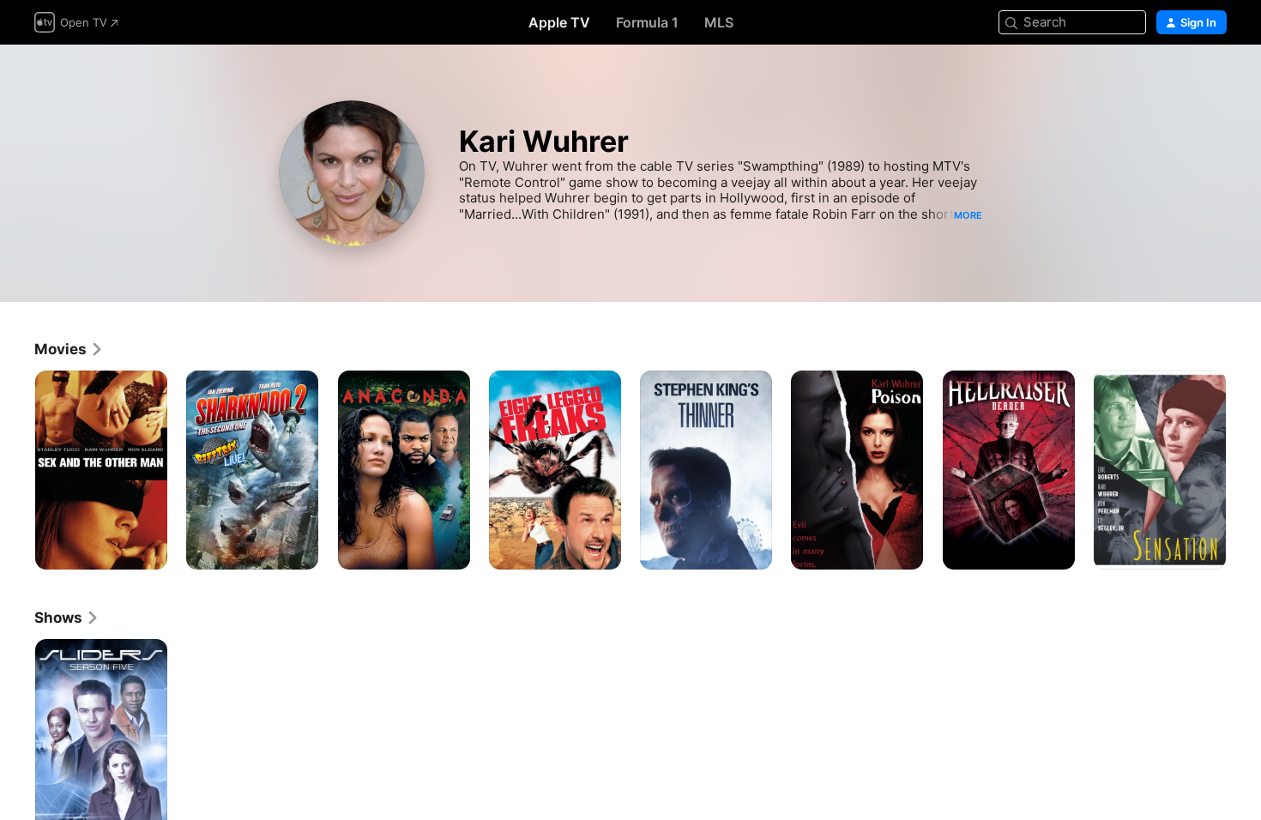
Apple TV (559, 22)
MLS (718, 22)
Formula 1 (647, 22)
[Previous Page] (17, 470)
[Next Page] (1244, 470)
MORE (968, 215)
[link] (69, 349)
